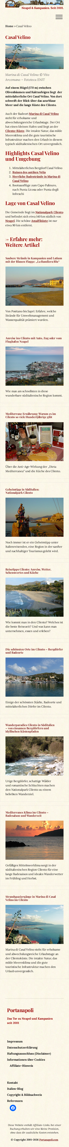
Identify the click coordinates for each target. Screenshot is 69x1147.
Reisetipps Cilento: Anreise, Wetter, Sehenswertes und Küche (28, 571)
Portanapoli (20, 1010)
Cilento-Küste (14, 131)
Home (9, 26)
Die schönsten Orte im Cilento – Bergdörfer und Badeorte (34, 651)
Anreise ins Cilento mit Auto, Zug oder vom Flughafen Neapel (33, 340)
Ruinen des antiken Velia (29, 172)
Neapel (10, 221)
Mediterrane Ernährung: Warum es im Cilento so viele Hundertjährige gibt (30, 415)
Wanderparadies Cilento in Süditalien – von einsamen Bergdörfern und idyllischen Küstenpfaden (29, 728)
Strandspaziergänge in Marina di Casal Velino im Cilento (30, 898)
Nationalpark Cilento (49, 212)
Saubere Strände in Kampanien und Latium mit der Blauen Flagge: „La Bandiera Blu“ (33, 260)
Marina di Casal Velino (44, 113)
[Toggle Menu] (59, 17)
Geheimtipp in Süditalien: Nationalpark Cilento (22, 491)
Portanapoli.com (48, 1139)
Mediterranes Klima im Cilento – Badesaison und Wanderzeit (26, 814)
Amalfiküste (39, 221)
